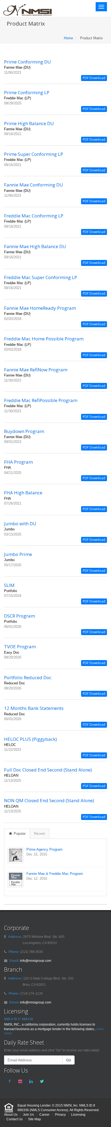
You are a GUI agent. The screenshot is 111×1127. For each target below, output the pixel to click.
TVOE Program (20, 646)
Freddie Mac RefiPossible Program (40, 400)
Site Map (34, 1119)
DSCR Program (19, 616)
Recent (39, 834)
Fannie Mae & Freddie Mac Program (54, 874)
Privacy (60, 1114)
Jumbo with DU (20, 523)
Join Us (28, 1114)
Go (68, 1059)
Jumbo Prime (18, 554)
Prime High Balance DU (29, 123)
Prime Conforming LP (26, 92)
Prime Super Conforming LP (33, 154)
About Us (11, 1114)
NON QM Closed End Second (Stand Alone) (49, 800)
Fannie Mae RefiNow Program (35, 370)
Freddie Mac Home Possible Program (44, 339)
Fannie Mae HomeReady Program (40, 308)
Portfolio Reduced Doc (27, 677)
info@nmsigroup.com (35, 960)
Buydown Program (24, 431)
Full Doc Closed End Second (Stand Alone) (48, 770)
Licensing (78, 1114)
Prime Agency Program (44, 849)
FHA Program (18, 462)
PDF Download (94, 78)
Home (68, 38)
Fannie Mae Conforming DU (33, 185)
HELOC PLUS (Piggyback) (30, 739)
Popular (19, 834)
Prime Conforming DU (27, 62)
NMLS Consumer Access (49, 1110)
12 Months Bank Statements (34, 708)
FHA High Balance (23, 492)
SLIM (9, 585)
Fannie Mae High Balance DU (35, 246)
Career (44, 1114)
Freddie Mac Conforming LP (33, 216)
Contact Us (14, 1119)
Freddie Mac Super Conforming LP (40, 277)
